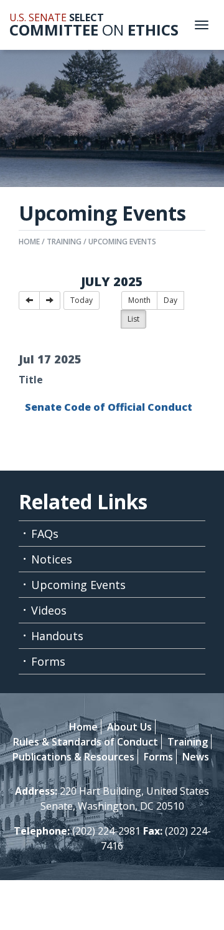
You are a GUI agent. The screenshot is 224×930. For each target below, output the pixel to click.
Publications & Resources (73, 757)
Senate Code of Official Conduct (108, 407)
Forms (48, 661)
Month (139, 300)
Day (170, 300)
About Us (129, 727)
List (133, 319)
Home (29, 241)
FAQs (44, 533)
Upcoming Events (122, 241)
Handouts (57, 635)
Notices (51, 559)
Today (81, 300)
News (195, 757)
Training (64, 241)
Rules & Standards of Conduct (85, 742)
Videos (49, 610)
